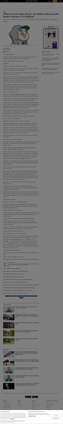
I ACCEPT (56, 415)
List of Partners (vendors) (32, 416)
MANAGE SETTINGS (56, 418)
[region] (31, 417)
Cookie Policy (12, 418)
